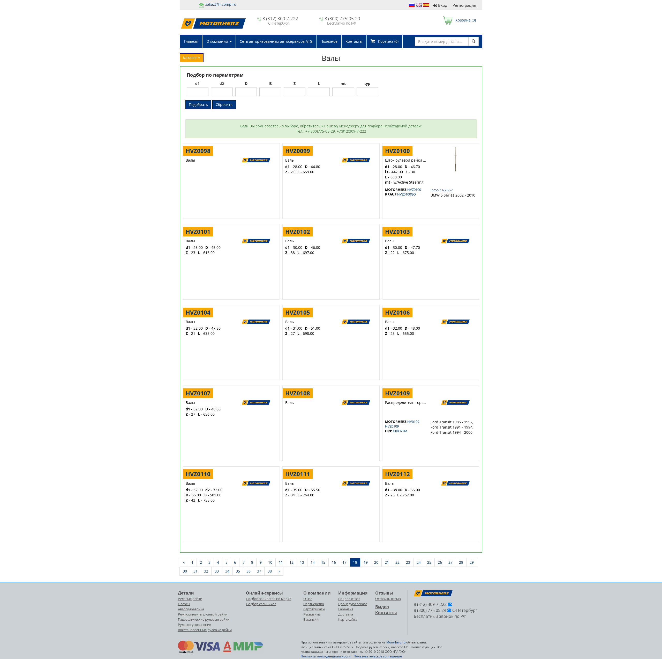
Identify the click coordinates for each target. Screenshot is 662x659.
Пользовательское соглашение (378, 656)
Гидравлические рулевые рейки (203, 619)
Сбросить (224, 104)
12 (291, 562)
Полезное (328, 41)
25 (429, 562)
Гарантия (345, 609)
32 (206, 571)
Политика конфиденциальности (326, 656)
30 (185, 571)
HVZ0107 (198, 393)
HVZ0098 (198, 151)
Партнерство (313, 604)
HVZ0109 (397, 393)
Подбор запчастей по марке (268, 598)
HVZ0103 (397, 231)
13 (302, 562)
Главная (191, 41)
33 (217, 571)
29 (472, 562)
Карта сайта (347, 619)
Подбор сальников (261, 604)
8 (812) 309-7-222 (280, 18)
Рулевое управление (194, 624)
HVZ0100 (397, 151)
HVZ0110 (198, 474)
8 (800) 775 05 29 (430, 610)
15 (323, 562)
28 (461, 562)
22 (397, 562)
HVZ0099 (297, 151)
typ (367, 83)
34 (227, 571)
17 (344, 562)
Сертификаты (314, 609)
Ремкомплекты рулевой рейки (202, 614)
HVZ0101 (198, 231)
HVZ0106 (397, 312)
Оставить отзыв (388, 598)
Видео (382, 607)
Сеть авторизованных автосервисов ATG (276, 41)
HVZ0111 (297, 474)
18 (355, 562)
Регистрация (464, 5)
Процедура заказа (352, 604)
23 (408, 562)
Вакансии (311, 619)
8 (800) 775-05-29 (342, 18)
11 (281, 562)
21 (387, 562)
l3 (270, 83)
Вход (442, 5)
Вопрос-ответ (349, 598)
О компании (217, 41)
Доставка (345, 614)
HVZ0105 (297, 312)
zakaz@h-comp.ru (220, 4)
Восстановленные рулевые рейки (205, 629)
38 (270, 571)
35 (238, 571)
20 (376, 562)
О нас (307, 598)
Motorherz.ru (395, 642)
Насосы (184, 604)
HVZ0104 (198, 312)
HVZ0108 (297, 393)
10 (270, 562)
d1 (197, 83)
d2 (222, 83)
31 (195, 571)
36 (248, 571)
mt (343, 83)
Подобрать (198, 104)
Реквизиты (312, 614)
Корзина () (464, 20)
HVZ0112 (397, 474)
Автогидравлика (191, 609)
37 (259, 571)
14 (313, 562)
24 (419, 562)
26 (440, 562)
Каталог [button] (190, 57)
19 (366, 562)
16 (334, 562)
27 (450, 562)
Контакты (354, 41)
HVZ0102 (297, 231)
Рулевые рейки (190, 598)
